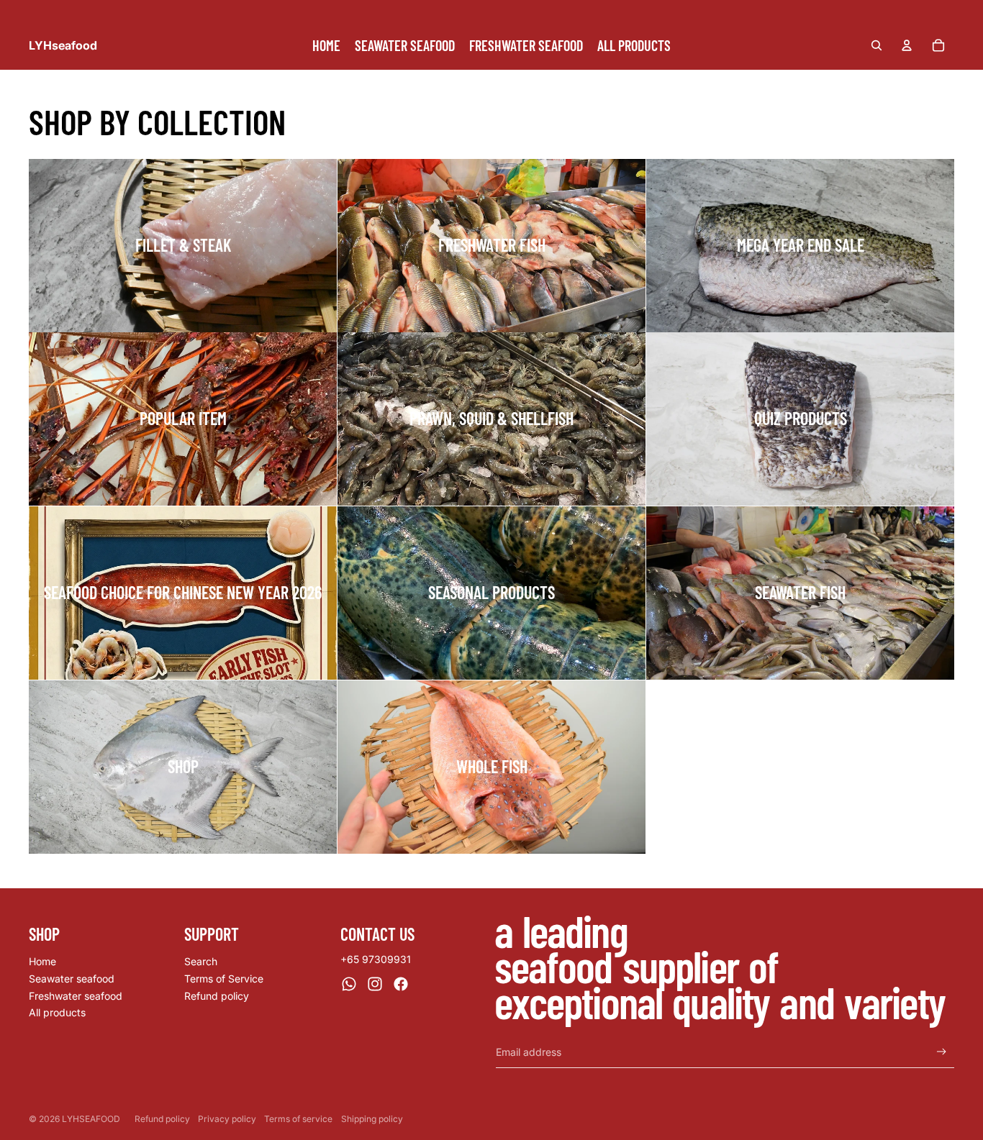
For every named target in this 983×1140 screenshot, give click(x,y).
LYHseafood (91, 1118)
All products (57, 1012)
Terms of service (298, 1118)
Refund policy (216, 996)
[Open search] (876, 45)
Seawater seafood (71, 978)
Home (42, 961)
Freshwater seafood (75, 996)
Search (200, 961)
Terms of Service (223, 978)
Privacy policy (227, 1118)
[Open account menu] (907, 45)
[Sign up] (941, 1051)
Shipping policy (372, 1118)
